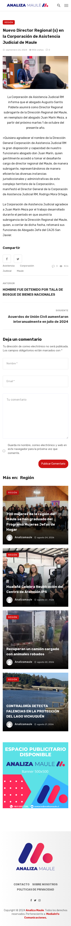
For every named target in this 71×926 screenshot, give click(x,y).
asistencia (9, 265)
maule (20, 270)
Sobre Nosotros (45, 884)
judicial (7, 270)
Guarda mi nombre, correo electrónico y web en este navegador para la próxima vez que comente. (37, 449)
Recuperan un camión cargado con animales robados (32, 651)
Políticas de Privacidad (35, 889)
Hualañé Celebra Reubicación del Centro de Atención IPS (34, 589)
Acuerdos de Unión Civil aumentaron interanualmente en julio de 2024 (38, 319)
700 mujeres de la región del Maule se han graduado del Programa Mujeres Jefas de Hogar (30, 522)
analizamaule (23, 537)
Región (9, 22)
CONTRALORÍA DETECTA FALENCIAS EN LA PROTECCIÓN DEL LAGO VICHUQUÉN (32, 711)
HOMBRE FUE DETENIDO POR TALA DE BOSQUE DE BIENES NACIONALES (33, 292)
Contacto (21, 884)
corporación (27, 265)
